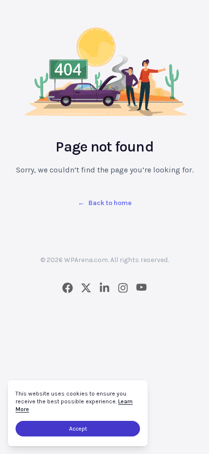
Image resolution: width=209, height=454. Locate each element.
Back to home (105, 203)
